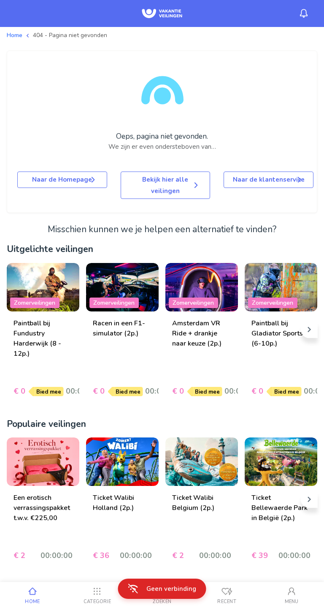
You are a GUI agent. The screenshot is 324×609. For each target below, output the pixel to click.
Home (14, 35)
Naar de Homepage (62, 179)
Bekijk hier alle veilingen (165, 185)
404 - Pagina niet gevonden (70, 35)
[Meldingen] (303, 13)
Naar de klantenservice (269, 179)
